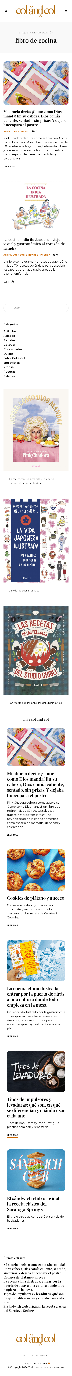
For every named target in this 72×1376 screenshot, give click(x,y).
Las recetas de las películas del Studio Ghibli (35, 703)
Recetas (9, 371)
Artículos (10, 131)
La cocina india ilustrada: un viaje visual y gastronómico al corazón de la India (34, 243)
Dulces (8, 354)
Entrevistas (11, 362)
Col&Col (9, 344)
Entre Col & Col (14, 358)
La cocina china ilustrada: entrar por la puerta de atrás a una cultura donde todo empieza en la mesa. (35, 996)
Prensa (25, 131)
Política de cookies (36, 1355)
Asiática (9, 335)
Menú (65, 11)
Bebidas (9, 340)
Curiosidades (29, 255)
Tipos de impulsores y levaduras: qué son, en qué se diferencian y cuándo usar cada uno (36, 1107)
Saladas (9, 376)
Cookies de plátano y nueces (35, 898)
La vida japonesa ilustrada (24, 590)
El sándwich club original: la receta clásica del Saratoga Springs (34, 1203)
